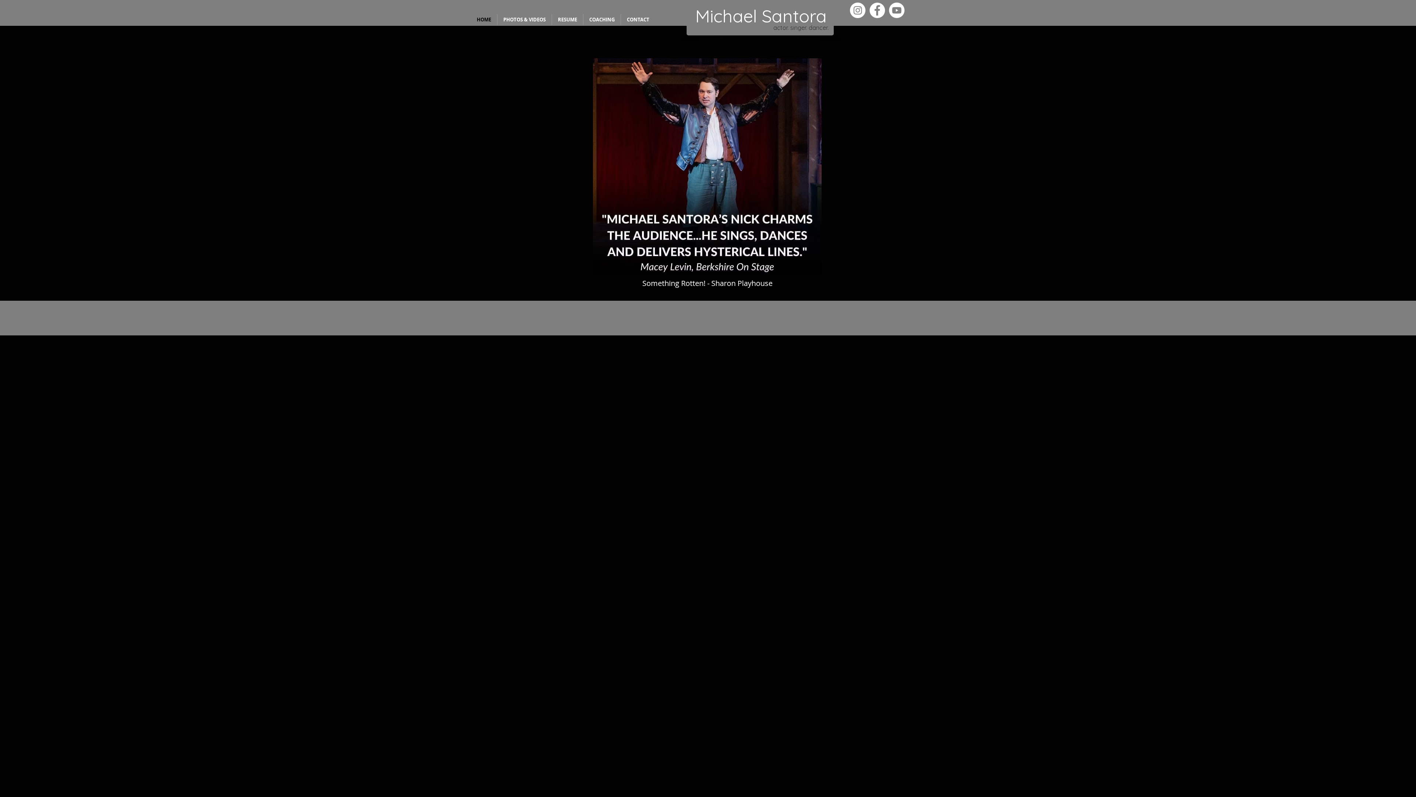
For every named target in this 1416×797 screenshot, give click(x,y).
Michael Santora (761, 16)
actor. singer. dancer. (801, 27)
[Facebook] (877, 10)
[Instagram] (857, 10)
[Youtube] (897, 10)
